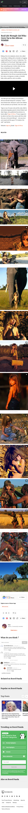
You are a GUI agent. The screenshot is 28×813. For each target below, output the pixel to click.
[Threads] (14, 796)
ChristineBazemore (8, 645)
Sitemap (15, 802)
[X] (9, 796)
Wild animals (5, 606)
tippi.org (8, 125)
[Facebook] (2, 796)
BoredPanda (8, 2)
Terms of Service (6, 809)
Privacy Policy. (5, 773)
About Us (23, 800)
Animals (3, 30)
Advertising (16, 800)
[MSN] (17, 796)
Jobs (3, 802)
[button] (23, 696)
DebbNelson (7, 662)
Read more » (14, 630)
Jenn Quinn (9, 667)
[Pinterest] (7, 796)
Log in (24, 2)
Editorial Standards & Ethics (8, 806)
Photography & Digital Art (13, 30)
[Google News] (19, 796)
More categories (7, 756)
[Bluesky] (12, 796)
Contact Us (8, 802)
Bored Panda (7, 791)
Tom (6, 44)
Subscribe (14, 767)
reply (9, 650)
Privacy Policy (20, 806)
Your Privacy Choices (7, 800)
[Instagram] (4, 796)
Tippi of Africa (12, 114)
